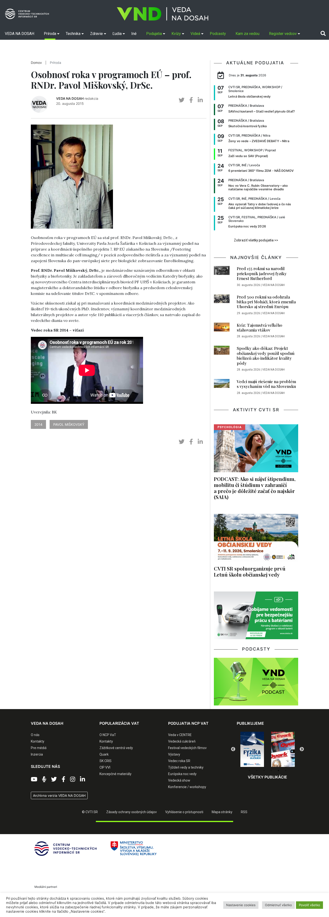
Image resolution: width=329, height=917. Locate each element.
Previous (233, 749)
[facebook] (191, 100)
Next (301, 749)
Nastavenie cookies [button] (241, 905)
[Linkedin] (82, 779)
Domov (36, 63)
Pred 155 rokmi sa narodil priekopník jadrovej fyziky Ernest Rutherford (262, 273)
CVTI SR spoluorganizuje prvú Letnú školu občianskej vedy (249, 571)
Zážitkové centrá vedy (116, 748)
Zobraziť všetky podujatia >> (256, 240)
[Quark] (283, 749)
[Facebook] (63, 779)
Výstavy (174, 754)
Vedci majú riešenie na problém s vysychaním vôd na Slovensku (266, 384)
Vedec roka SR (179, 761)
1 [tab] (249, 770)
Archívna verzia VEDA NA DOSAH (59, 795)
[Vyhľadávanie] (323, 33)
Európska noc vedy (182, 774)
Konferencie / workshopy (187, 787)
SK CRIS (105, 761)
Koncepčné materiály (115, 774)
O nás (35, 735)
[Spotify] (44, 779)
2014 (38, 424)
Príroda (55, 63)
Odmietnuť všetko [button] (278, 905)
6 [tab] (285, 770)
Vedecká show (179, 780)
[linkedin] (200, 100)
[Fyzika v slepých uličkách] (252, 749)
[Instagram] (72, 779)
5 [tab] (278, 770)
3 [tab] (264, 770)
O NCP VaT (107, 735)
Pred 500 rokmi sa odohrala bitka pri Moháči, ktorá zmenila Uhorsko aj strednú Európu (266, 301)
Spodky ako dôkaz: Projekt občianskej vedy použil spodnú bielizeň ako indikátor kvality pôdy (266, 355)
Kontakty (37, 741)
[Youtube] (34, 779)
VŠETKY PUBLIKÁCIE (267, 777)
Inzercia (37, 754)
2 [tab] (256, 770)
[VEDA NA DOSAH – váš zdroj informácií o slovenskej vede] (162, 14)
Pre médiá (38, 748)
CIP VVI (104, 767)
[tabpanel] (252, 749)
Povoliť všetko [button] (309, 905)
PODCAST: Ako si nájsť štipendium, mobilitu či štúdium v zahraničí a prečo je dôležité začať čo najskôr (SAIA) (255, 487)
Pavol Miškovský (68, 424)
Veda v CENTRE (180, 735)
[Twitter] (54, 779)
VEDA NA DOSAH (70, 98)
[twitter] (181, 100)
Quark (104, 754)
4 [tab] (271, 770)
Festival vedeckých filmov (187, 748)
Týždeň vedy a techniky (186, 767)
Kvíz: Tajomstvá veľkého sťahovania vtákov (259, 327)
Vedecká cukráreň (182, 741)
